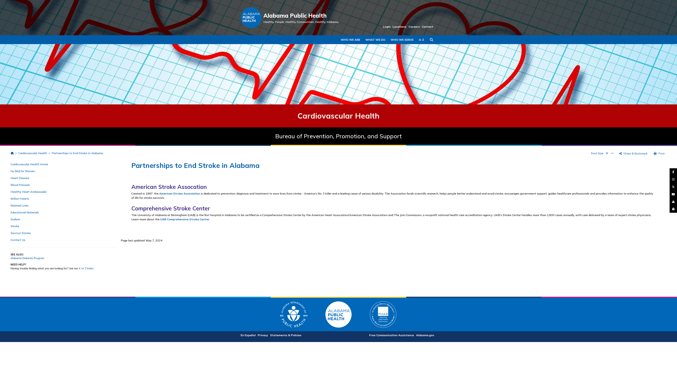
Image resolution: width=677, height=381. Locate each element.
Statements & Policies (285, 335)
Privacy (263, 335)
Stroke (15, 226)
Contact (427, 26)
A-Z (421, 39)
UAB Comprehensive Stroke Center (184, 219)
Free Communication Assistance (391, 335)
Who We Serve (402, 39)
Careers (414, 26)
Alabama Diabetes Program (27, 258)
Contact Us (18, 240)
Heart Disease (20, 178)
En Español (248, 335)
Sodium (15, 219)
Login (387, 26)
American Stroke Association (179, 193)
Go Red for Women (23, 171)
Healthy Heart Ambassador (29, 191)
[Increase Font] (607, 153)
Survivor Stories (21, 233)
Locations (399, 26)
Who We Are (350, 39)
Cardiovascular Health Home (29, 164)
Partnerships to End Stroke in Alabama (77, 153)
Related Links (20, 205)
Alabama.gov (425, 335)
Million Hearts (20, 198)
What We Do (375, 39)
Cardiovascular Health (32, 153)
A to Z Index (86, 268)
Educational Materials (25, 212)
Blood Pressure (20, 185)
